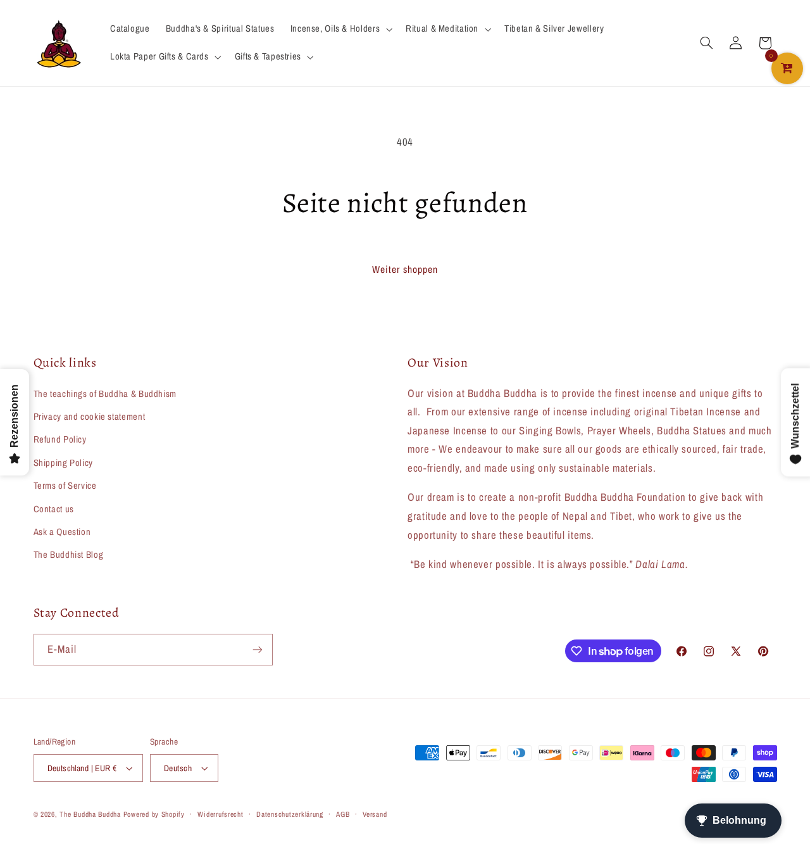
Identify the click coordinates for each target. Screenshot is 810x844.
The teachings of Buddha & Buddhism (105, 393)
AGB (342, 814)
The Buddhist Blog (69, 554)
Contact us (54, 509)
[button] (339, 29)
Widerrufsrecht (220, 814)
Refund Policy (60, 439)
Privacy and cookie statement (90, 416)
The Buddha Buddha (91, 814)
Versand (375, 814)
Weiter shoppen (405, 269)
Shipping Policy (63, 463)
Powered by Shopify (154, 814)
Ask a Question (62, 532)
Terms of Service (65, 485)
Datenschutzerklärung (289, 814)
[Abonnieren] (256, 649)
